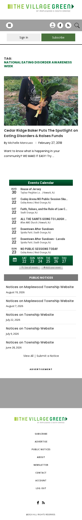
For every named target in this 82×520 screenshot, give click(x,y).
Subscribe (41, 433)
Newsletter (41, 465)
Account (41, 480)
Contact (41, 472)
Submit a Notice (48, 356)
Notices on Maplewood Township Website (40, 287)
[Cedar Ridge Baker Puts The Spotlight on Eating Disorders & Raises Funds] (41, 101)
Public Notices (41, 449)
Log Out (41, 488)
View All (28, 356)
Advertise (41, 441)
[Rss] (68, 27)
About (41, 457)
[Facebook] (60, 27)
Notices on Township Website (30, 315)
